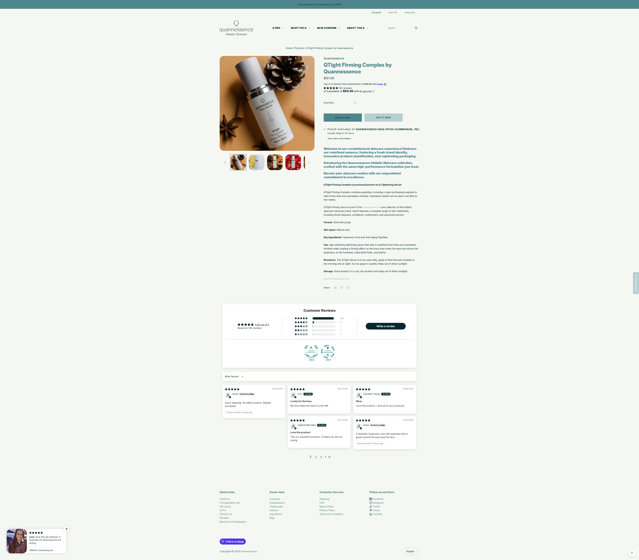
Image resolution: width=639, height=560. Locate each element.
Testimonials (276, 506)
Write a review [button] (386, 326)
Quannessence (334, 58)
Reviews (224, 517)
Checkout (410, 12)
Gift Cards (225, 506)
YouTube (377, 514)
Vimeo (376, 510)
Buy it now (383, 117)
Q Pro (276, 27)
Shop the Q (299, 27)
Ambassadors (277, 502)
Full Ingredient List (230, 502)
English (410, 551)
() (392, 12)
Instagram (378, 502)
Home (289, 48)
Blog (272, 517)
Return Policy (327, 506)
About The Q (356, 27)
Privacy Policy (327, 510)
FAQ (322, 502)
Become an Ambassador (233, 521)
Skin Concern (326, 27)
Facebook (378, 498)
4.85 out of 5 (262, 324)
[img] (232, 389)
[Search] (416, 28)
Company (275, 498)
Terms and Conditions (331, 514)
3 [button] (321, 456)
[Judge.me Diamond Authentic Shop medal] (311, 351)
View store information (339, 138)
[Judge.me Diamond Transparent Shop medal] (327, 351)
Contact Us (226, 514)
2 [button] (316, 456)
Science (274, 510)
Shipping (324, 498)
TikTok (376, 506)
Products (299, 48)
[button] (331, 88)
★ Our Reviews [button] (636, 283)
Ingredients (276, 514)
